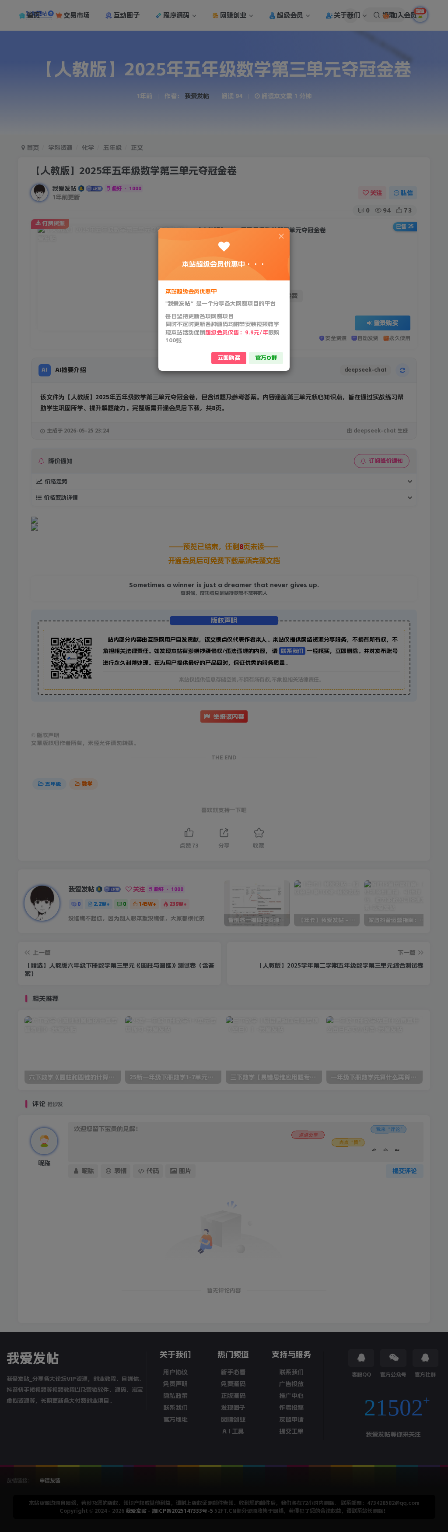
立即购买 (228, 358)
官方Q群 (266, 358)
